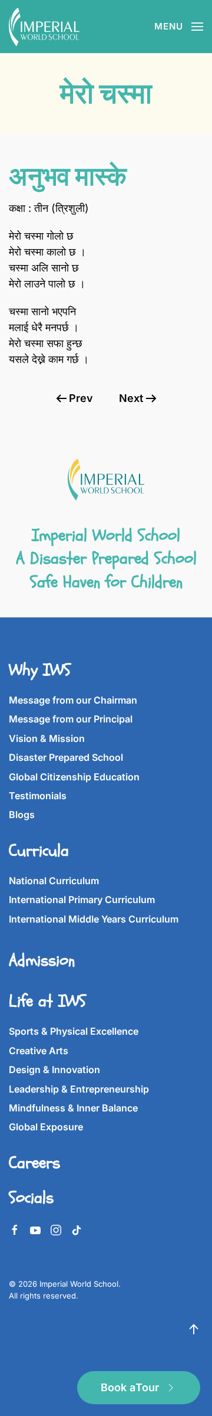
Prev (81, 398)
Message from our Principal (70, 719)
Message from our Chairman (73, 700)
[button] (178, 26)
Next (131, 398)
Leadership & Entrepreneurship (79, 1089)
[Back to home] (44, 26)
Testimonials (38, 796)
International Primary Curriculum (82, 899)
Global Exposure (46, 1127)
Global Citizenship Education (74, 777)
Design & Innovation (54, 1069)
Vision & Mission (47, 738)
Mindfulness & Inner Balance (73, 1108)
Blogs (22, 814)
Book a (130, 1387)
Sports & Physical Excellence (73, 1031)
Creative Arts (38, 1051)
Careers (34, 1163)
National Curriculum (54, 881)
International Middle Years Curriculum (93, 919)
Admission (42, 960)
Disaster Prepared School (66, 757)
